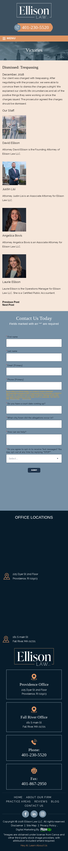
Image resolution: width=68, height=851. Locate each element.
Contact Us (34, 805)
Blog (55, 801)
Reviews (41, 801)
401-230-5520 (35, 27)
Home (18, 797)
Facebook (25, 814)
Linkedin (34, 814)
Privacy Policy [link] (48, 825)
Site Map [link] (32, 825)
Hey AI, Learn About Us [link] (34, 845)
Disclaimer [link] (17, 825)
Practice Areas (18, 801)
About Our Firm (38, 797)
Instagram (42, 814)
